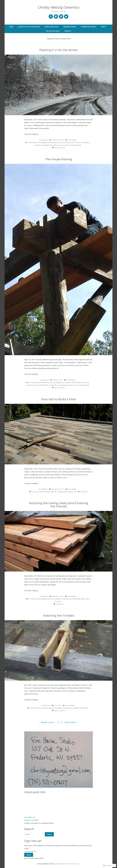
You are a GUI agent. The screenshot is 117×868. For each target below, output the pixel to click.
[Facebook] (56, 16)
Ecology (33, 382)
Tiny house (65, 145)
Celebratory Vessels (88, 27)
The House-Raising (58, 159)
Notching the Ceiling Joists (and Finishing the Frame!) (58, 504)
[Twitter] (66, 16)
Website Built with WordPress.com (68, 864)
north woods (61, 142)
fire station (32, 708)
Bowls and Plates (51, 27)
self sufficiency (85, 142)
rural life (77, 142)
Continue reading (31, 134)
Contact (67, 31)
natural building (52, 142)
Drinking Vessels (69, 27)
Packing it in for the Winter (58, 50)
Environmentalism (42, 382)
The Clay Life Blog (53, 31)
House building (71, 140)
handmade (33, 142)
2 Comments (84, 492)
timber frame (57, 145)
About (103, 27)
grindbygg (57, 382)
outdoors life (70, 142)
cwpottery (44, 140)
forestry (50, 382)
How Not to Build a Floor (58, 399)
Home (11, 27)
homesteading (42, 142)
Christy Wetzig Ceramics (58, 7)
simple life (38, 145)
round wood (30, 385)
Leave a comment (59, 148)
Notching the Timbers (58, 615)
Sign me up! (32, 841)
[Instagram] (51, 16)
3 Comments (59, 604)
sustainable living (47, 145)
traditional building (75, 145)
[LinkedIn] (61, 16)
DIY (28, 142)
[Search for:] (34, 834)
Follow (28, 855)
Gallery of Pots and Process (29, 27)
